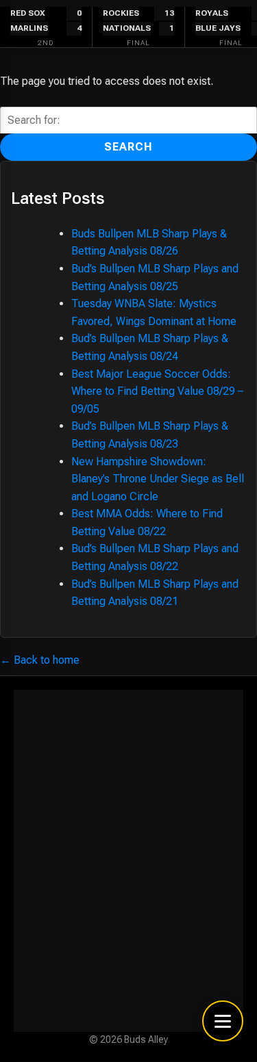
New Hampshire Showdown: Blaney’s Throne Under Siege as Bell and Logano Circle (157, 479)
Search (128, 146)
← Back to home (39, 659)
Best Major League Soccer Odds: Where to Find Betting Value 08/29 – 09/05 (157, 391)
